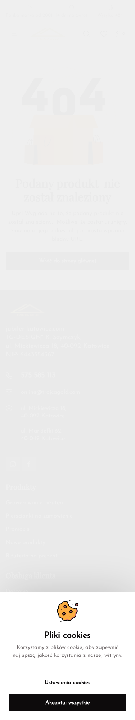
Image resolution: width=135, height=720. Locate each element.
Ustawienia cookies (67, 683)
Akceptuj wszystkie (67, 703)
